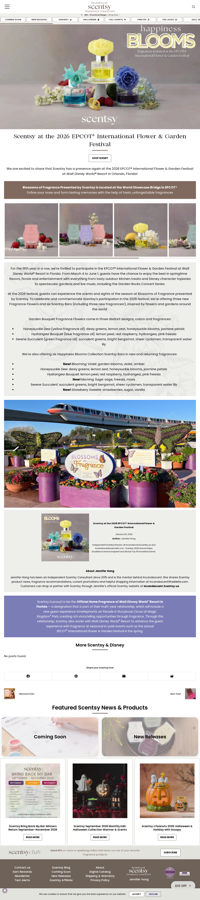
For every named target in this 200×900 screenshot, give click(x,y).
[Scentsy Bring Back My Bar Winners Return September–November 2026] (32, 791)
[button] (31, 230)
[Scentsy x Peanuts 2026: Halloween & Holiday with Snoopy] (167, 791)
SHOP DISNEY (100, 158)
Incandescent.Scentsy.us (161, 586)
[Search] (193, 7)
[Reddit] (172, 676)
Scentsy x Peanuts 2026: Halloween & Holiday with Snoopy (167, 827)
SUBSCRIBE (170, 852)
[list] (100, 15)
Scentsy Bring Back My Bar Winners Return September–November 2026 (32, 827)
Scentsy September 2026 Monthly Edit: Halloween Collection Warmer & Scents (100, 827)
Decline (153, 894)
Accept (136, 894)
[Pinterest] (76, 676)
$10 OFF (181, 886)
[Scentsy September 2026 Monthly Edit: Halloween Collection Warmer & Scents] (100, 791)
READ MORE (34, 837)
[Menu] (7, 6)
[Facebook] (28, 676)
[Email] (124, 676)
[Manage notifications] (4, 890)
